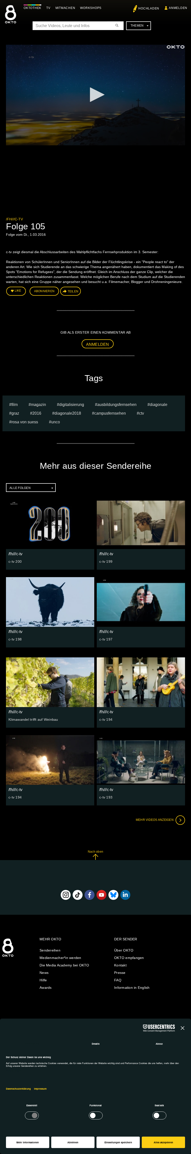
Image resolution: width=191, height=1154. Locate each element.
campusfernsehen (110, 413)
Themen (137, 25)
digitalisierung (71, 404)
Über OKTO (123, 950)
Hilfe (43, 980)
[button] (95, 95)
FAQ (117, 980)
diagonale (158, 404)
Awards (46, 988)
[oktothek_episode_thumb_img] (50, 524)
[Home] (7, 957)
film (14, 404)
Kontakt (120, 965)
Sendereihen (50, 950)
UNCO (55, 422)
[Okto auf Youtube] (101, 895)
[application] (95, 95)
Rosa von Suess (24, 422)
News (44, 973)
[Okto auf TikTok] (78, 895)
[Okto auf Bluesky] (113, 895)
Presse (120, 973)
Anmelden (97, 344)
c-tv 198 (15, 639)
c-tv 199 (105, 561)
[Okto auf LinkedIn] (125, 895)
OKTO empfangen (129, 958)
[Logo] (176, 47)
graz (15, 413)
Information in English (132, 988)
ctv (141, 413)
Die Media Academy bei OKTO (64, 965)
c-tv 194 (105, 719)
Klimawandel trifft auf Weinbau (33, 719)
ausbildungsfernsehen (117, 404)
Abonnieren (44, 291)
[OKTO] (10, 18)
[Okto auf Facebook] (90, 895)
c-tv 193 (105, 797)
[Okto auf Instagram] (66, 895)
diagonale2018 (67, 413)
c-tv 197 (105, 639)
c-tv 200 (15, 561)
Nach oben (95, 851)
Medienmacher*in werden (60, 958)
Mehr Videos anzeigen (155, 820)
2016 (36, 413)
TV (48, 8)
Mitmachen (65, 8)
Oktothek (32, 8)
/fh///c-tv (14, 219)
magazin (38, 404)
